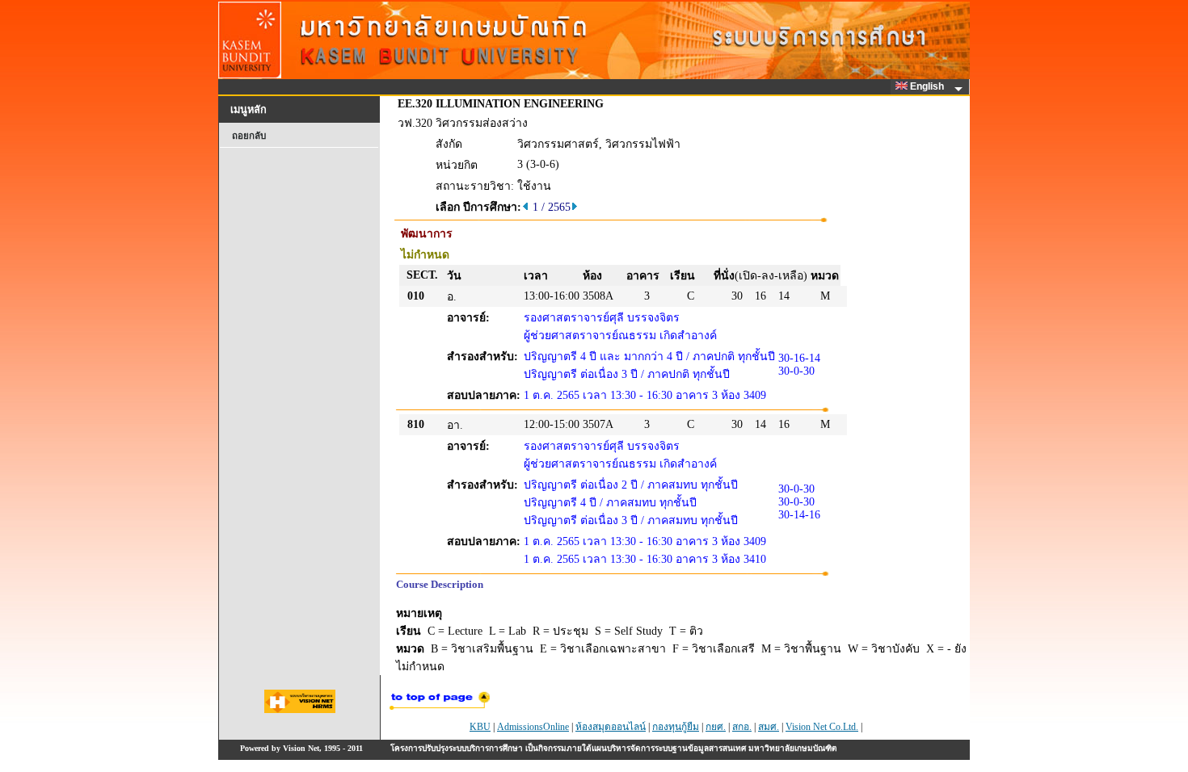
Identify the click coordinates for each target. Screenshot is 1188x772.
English (928, 86)
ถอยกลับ (249, 136)
